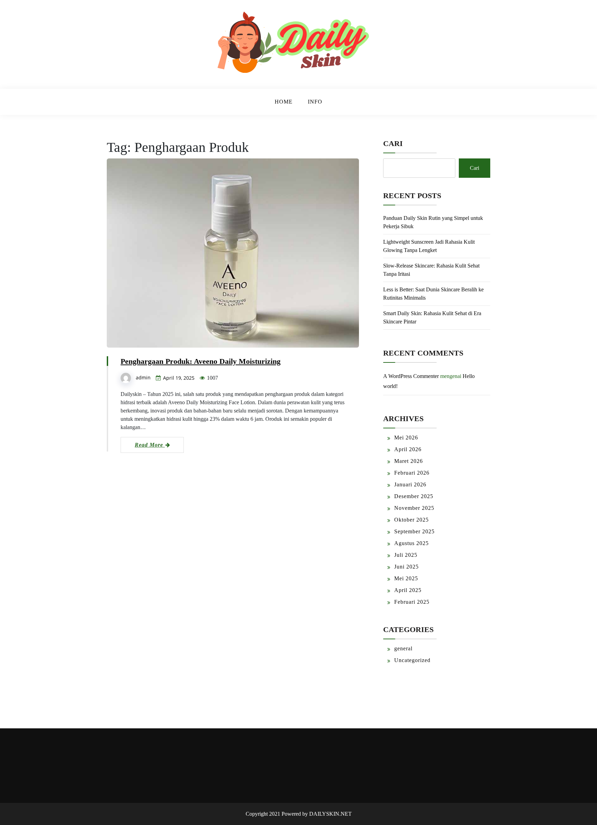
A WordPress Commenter (411, 376)
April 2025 (407, 590)
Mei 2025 (406, 578)
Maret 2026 (408, 461)
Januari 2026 (410, 484)
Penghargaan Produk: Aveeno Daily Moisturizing (201, 361)
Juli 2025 (405, 555)
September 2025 (414, 531)
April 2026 (407, 449)
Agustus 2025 (411, 543)
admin (143, 377)
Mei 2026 (406, 437)
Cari (393, 143)
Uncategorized (412, 660)
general (403, 648)
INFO (315, 102)
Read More (150, 445)
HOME (284, 102)
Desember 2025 (413, 496)
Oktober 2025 (411, 520)
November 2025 (414, 508)
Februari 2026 (411, 473)
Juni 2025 (406, 567)
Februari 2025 (411, 602)
